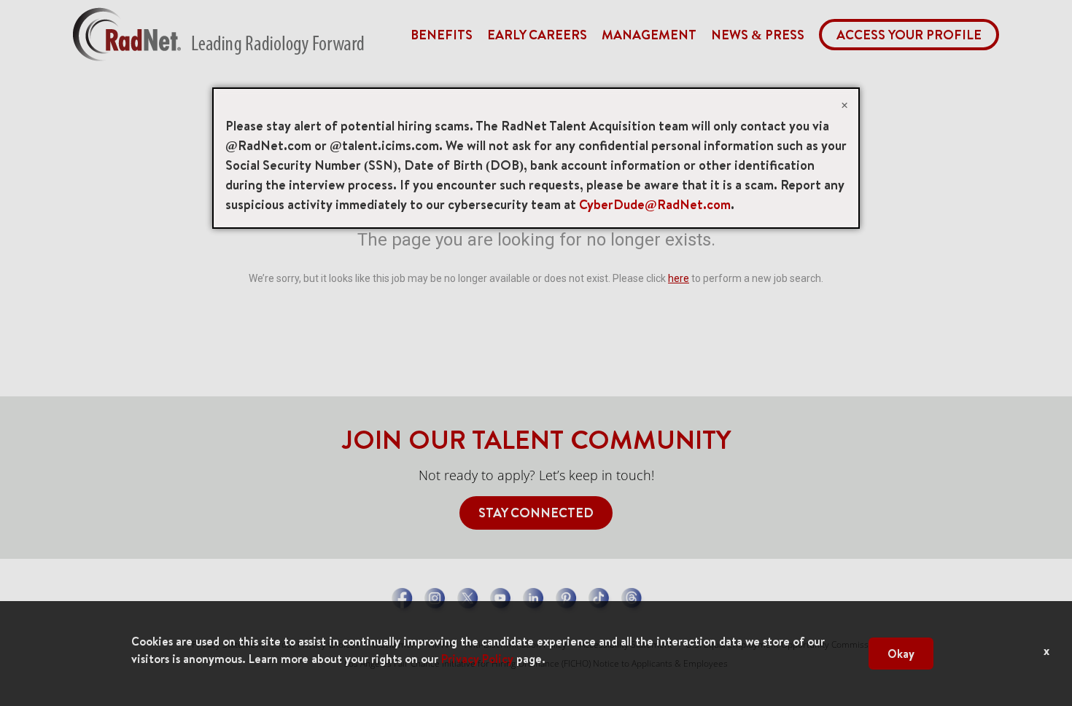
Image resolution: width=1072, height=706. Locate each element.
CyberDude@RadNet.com (655, 204)
